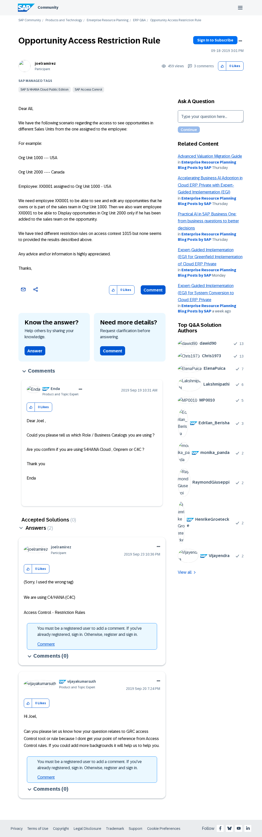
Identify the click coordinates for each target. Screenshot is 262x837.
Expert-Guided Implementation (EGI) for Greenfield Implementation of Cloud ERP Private (210, 257)
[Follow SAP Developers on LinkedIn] (248, 828)
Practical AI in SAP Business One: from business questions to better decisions (208, 221)
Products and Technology (64, 20)
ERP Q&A (139, 20)
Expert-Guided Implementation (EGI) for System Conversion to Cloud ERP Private (206, 293)
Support (136, 829)
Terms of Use (37, 829)
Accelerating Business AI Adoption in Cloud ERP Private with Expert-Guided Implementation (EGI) (210, 185)
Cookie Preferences (163, 829)
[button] (222, 66)
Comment (153, 290)
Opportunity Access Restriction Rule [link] (175, 20)
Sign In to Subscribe (215, 40)
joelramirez (45, 63)
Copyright (61, 829)
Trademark (115, 829)
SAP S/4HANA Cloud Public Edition (44, 89)
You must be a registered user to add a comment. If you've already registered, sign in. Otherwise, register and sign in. (89, 631)
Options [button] (240, 41)
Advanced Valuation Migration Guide (210, 156)
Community (48, 7)
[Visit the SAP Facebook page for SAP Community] (220, 828)
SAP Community (29, 20)
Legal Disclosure (87, 829)
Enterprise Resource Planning (107, 20)
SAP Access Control (88, 89)
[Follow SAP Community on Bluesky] (229, 828)
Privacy (17, 829)
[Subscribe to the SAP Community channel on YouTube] (239, 828)
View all (185, 572)
